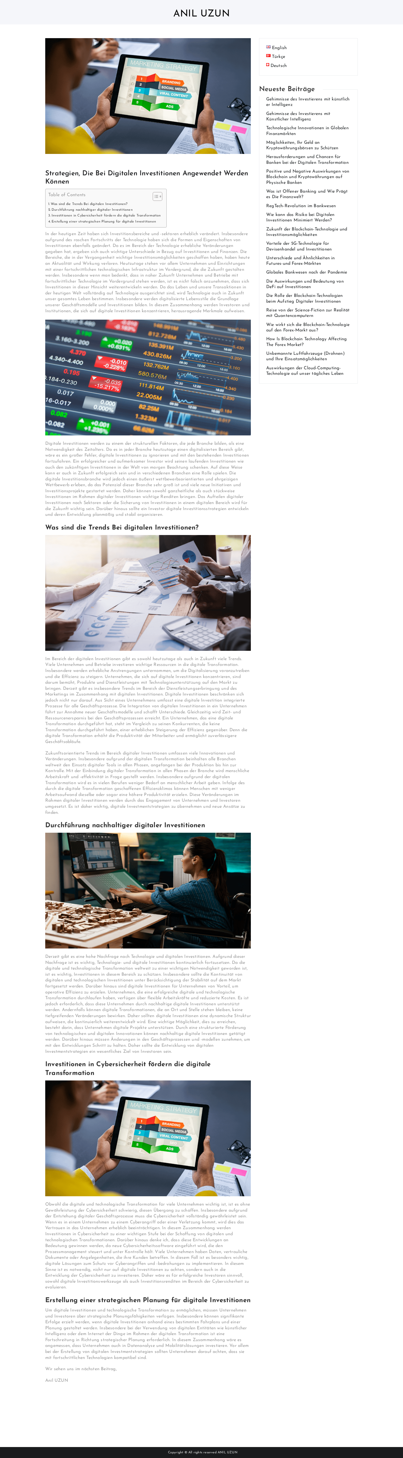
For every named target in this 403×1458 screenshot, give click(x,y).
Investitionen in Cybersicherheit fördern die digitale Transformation (106, 215)
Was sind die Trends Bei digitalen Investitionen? (89, 204)
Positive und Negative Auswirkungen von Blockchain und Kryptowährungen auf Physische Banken (308, 177)
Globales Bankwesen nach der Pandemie (306, 272)
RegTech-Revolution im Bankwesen (301, 206)
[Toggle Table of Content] (155, 196)
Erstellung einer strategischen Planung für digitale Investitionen (104, 221)
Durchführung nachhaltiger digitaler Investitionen (92, 210)
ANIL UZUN (227, 1452)
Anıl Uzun (201, 14)
